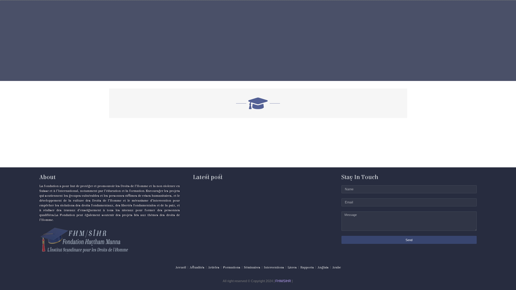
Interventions (274, 267)
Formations (231, 267)
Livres (292, 267)
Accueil (180, 267)
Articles (213, 267)
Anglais (323, 267)
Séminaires (252, 267)
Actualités (197, 267)
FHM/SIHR (283, 281)
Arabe (336, 267)
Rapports (307, 267)
